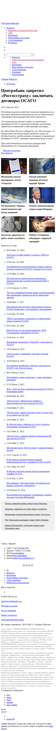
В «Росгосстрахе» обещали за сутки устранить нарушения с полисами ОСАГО (28, 425)
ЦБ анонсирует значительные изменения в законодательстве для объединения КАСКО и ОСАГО (28, 280)
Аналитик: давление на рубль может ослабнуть (26, 509)
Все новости (7, 153)
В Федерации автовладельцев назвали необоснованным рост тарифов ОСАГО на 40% (29, 460)
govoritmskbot (18, 553)
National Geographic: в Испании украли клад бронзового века (24, 526)
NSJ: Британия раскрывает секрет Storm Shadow (27, 520)
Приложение (18, 74)
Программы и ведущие (18, 38)
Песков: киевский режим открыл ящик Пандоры (26, 503)
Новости (11, 28)
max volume (12, 705)
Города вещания (8, 610)
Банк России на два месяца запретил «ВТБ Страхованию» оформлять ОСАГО (26, 331)
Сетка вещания (15, 40)
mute (9, 700)
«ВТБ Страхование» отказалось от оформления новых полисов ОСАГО (28, 319)
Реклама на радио (9, 606)
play (8, 695)
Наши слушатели (9, 615)
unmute (10, 702)
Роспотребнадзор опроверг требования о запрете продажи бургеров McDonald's (29, 496)
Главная (4, 79)
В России (11, 84)
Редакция (12, 43)
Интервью (13, 35)
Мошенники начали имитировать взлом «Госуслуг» (27, 514)
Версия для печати (12, 150)
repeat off (11, 719)
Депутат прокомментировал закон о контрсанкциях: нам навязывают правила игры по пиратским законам (31, 295)
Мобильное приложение (18, 583)
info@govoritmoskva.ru (24, 558)
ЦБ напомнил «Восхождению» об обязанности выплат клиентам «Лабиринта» (28, 484)
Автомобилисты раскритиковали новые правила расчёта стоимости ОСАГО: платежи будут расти (29, 267)
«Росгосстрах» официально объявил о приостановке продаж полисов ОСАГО (25, 402)
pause (9, 697)
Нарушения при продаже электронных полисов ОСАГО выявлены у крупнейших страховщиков (29, 308)
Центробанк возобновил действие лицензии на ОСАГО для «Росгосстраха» (28, 366)
